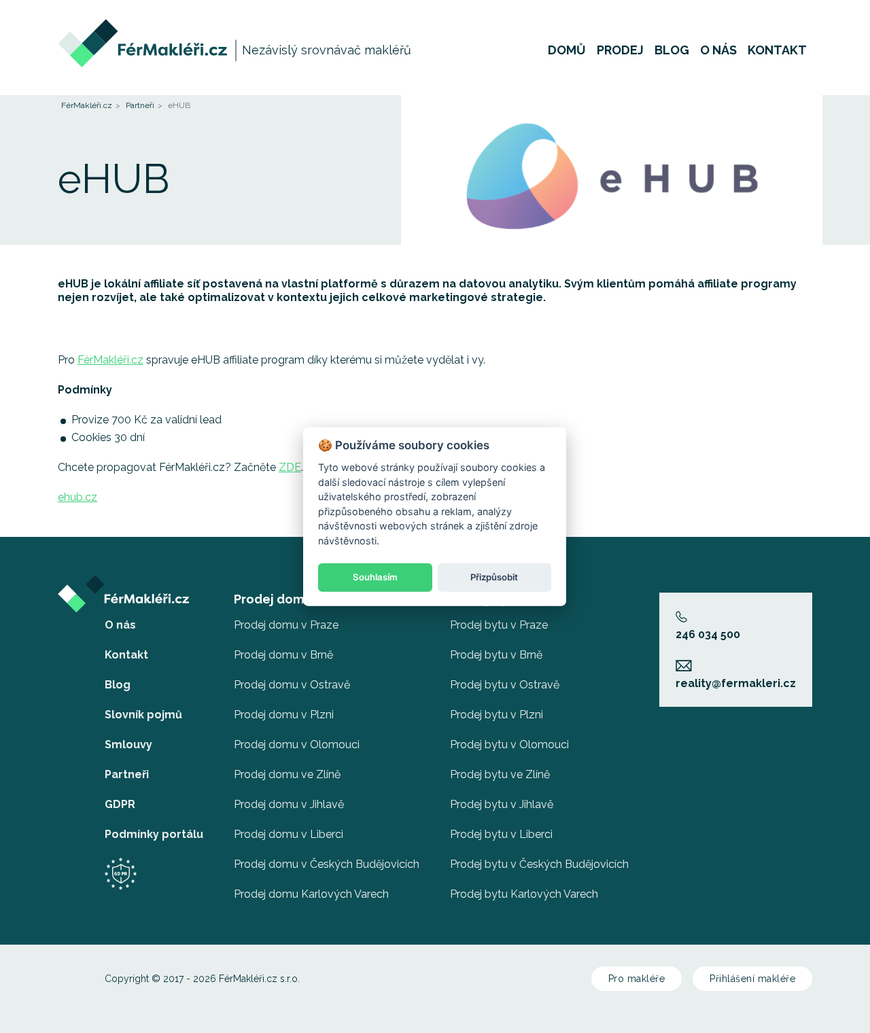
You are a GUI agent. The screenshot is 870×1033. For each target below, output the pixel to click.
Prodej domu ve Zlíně (287, 774)
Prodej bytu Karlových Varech (524, 894)
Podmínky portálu (154, 834)
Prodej (620, 50)
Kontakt (777, 50)
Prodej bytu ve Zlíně (500, 774)
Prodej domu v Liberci (288, 834)
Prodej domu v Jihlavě (289, 804)
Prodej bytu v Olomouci (509, 744)
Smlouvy (128, 744)
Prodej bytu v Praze (499, 624)
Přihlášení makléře (752, 978)
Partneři (140, 105)
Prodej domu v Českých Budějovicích (326, 864)
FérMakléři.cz (86, 105)
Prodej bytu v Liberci (501, 834)
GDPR (120, 804)
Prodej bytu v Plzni (496, 714)
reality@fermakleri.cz (736, 683)
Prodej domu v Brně (283, 654)
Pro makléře (636, 978)
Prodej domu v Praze (286, 624)
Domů (567, 50)
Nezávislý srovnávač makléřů (326, 50)
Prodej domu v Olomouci (297, 744)
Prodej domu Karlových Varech (311, 894)
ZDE (290, 467)
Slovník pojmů (143, 714)
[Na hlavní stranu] (144, 25)
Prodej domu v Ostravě (292, 684)
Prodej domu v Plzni (284, 714)
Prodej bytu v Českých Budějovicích (539, 864)
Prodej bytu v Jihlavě (501, 804)
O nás (718, 50)
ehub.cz (77, 497)
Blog (672, 50)
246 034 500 (708, 634)
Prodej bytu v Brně (496, 654)
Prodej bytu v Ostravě (504, 684)
